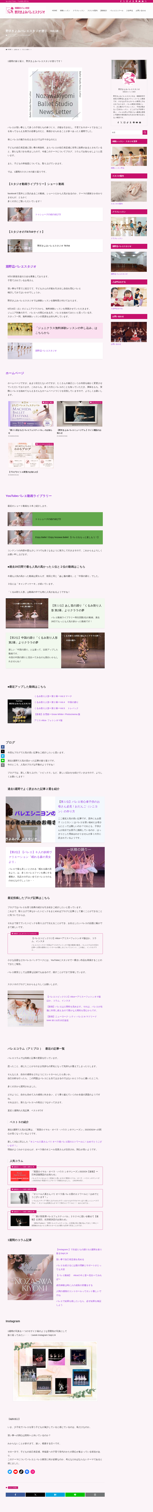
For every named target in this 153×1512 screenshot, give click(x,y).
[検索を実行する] (144, 132)
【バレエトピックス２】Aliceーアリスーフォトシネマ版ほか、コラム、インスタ (64, 939)
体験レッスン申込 (117, 168)
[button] (15, 1495)
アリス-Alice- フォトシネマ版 (48, 720)
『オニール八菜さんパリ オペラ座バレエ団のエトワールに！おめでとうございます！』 (65, 1195)
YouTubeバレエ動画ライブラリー (29, 495)
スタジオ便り (12, 35)
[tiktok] (130, 1)
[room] (133, 1)
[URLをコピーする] (95, 1495)
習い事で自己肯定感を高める (70, 1259)
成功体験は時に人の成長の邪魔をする (74, 1285)
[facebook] (120, 1)
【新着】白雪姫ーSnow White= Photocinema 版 (57, 714)
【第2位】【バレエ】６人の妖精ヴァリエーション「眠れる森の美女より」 (30, 857)
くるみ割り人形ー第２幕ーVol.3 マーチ (53, 696)
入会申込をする (117, 308)
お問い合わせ (116, 344)
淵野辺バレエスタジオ (21, 266)
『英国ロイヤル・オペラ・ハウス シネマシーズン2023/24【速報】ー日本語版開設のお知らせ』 (65, 1173)
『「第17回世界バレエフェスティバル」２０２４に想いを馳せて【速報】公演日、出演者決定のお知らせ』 (65, 1218)
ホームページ (15, 373)
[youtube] (139, 1)
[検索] (145, 1)
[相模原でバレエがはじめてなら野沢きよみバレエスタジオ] (26, 10)
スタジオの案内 (117, 204)
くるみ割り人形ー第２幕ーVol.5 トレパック (56, 708)
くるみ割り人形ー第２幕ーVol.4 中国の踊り (56, 702)
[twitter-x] (124, 1)
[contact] (142, 1)
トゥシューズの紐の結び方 (48, 214)
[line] (136, 1)
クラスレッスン (117, 238)
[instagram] (127, 1)
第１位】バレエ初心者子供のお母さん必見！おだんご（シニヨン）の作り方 (79, 806)
